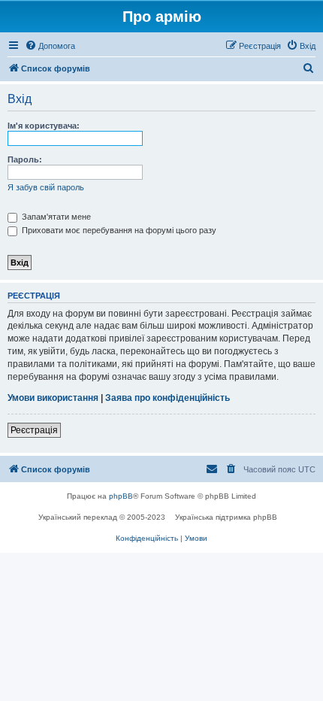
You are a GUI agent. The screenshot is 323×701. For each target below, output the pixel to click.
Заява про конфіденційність (167, 398)
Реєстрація (34, 430)
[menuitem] (50, 46)
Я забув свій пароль (46, 187)
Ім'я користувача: (44, 125)
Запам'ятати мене (55, 216)
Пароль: (25, 159)
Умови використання (53, 398)
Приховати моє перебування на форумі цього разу (118, 230)
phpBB (121, 496)
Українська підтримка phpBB (226, 517)
